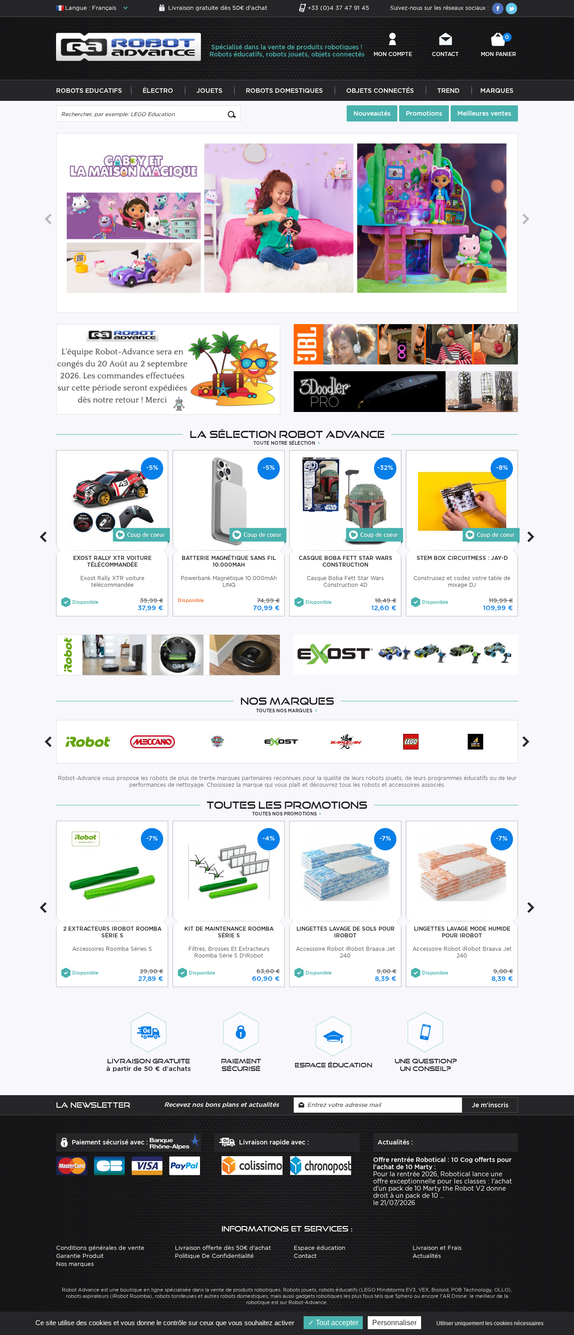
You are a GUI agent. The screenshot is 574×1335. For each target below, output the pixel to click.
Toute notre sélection (285, 443)
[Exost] (282, 741)
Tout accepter (336, 1322)
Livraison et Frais (437, 1247)
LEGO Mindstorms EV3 (388, 1290)
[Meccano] (152, 741)
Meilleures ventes (484, 113)
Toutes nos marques (284, 710)
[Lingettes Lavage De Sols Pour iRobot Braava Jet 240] (345, 871)
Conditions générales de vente (100, 1247)
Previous (48, 219)
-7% (152, 838)
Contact (445, 54)
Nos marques (75, 1264)
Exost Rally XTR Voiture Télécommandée (112, 561)
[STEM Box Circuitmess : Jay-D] (491, 535)
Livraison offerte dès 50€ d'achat (223, 1247)
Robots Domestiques (284, 90)
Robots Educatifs (89, 90)
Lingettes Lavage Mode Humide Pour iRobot (462, 932)
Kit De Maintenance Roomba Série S (229, 932)
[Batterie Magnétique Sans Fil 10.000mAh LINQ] (229, 501)
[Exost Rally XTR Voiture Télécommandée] (141, 535)
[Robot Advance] (128, 46)
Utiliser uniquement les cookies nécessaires (490, 1323)
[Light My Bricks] (475, 741)
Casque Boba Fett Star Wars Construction (345, 561)
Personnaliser (394, 1322)
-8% (502, 467)
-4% (268, 838)
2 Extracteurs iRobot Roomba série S (112, 932)
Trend (448, 90)
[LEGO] (411, 741)
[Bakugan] (346, 741)
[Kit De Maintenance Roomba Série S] (229, 871)
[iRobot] (88, 741)
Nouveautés (372, 113)
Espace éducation (319, 1247)
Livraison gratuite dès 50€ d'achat (217, 7)
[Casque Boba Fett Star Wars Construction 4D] (345, 501)
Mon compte (393, 54)
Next (526, 219)
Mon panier (498, 45)
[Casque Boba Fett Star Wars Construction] (374, 535)
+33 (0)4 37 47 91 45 (338, 7)
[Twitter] (511, 8)
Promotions (424, 113)
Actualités (427, 1256)
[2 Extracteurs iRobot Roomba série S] (112, 871)
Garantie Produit (80, 1256)
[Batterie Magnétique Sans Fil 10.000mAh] (258, 535)
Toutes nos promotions (285, 813)
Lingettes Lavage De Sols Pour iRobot (345, 932)
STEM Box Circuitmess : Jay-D (462, 558)
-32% (385, 467)
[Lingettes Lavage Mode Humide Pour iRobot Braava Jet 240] (462, 871)
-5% (152, 467)
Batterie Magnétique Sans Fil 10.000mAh (229, 561)
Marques (496, 90)
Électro (158, 90)
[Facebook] (498, 8)
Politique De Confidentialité (214, 1256)
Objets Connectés (380, 90)
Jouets (209, 90)
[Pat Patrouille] (217, 741)
